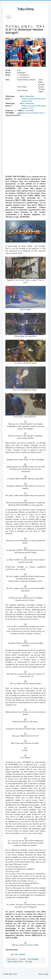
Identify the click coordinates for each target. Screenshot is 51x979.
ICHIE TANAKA (19, 954)
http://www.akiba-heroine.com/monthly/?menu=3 (33, 111)
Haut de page (43, 974)
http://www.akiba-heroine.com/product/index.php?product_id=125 (33, 105)
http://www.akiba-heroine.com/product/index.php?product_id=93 (33, 98)
